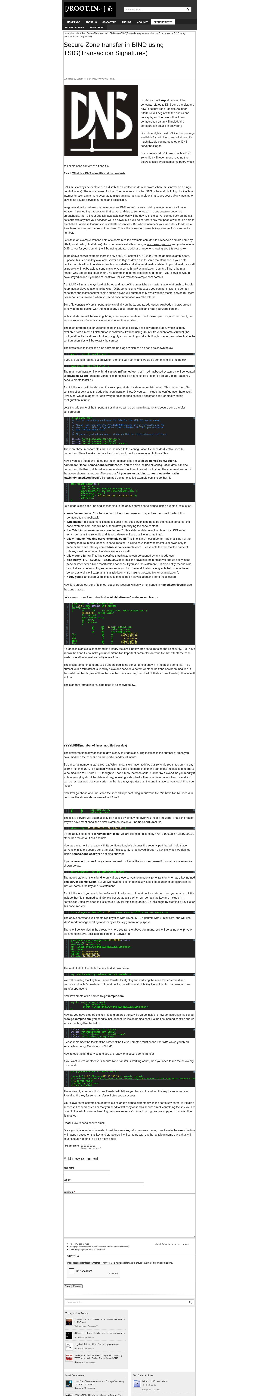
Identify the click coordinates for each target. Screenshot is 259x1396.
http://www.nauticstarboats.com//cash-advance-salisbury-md (135, 1078)
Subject (67, 1179)
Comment (69, 1191)
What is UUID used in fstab (155, 1381)
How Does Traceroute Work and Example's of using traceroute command (99, 1383)
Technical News (74, 27)
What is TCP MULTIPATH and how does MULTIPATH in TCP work (100, 1321)
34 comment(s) (88, 1348)
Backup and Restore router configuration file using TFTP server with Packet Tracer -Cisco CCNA (98, 1357)
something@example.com (139, 268)
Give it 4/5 (91, 1145)
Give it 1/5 (82, 1145)
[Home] (90, 9)
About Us (91, 22)
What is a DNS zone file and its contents (98, 173)
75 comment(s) (89, 1388)
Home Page (73, 22)
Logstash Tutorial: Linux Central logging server (97, 1344)
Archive (126, 22)
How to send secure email (88, 1123)
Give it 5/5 (94, 1145)
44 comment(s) (88, 1337)
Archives (142, 22)
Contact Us (109, 22)
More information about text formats (172, 1243)
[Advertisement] (128, 65)
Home (66, 33)
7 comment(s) (93, 1326)
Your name (69, 1167)
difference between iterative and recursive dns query (100, 1333)
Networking (97, 27)
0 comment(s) (89, 1362)
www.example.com (159, 244)
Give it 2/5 (85, 1145)
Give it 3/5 (88, 1145)
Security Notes (163, 22)
